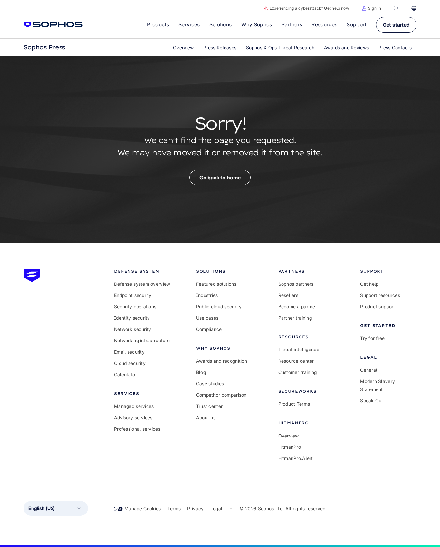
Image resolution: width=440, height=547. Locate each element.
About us (205, 417)
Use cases (207, 318)
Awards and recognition (221, 361)
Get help (369, 284)
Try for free (372, 338)
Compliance (209, 329)
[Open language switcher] (413, 8)
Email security (129, 352)
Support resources (380, 295)
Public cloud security (219, 306)
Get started (396, 25)
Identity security (132, 318)
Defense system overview (142, 284)
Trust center (209, 406)
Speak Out (371, 400)
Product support (377, 306)
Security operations (135, 306)
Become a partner (297, 306)
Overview (288, 435)
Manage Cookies (142, 508)
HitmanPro (289, 447)
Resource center (296, 361)
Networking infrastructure (142, 340)
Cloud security (130, 363)
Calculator (125, 374)
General (368, 370)
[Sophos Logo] (53, 24)
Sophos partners (296, 284)
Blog (201, 372)
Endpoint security (133, 295)
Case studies (210, 383)
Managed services (134, 406)
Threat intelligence (298, 349)
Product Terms (294, 404)
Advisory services (133, 417)
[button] (371, 8)
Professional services (137, 429)
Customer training (297, 372)
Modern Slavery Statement (377, 385)
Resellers (288, 295)
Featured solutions (216, 284)
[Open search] (396, 8)
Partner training (295, 318)
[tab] (142, 271)
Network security (132, 329)
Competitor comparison (221, 395)
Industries (207, 295)
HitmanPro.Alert (295, 458)
